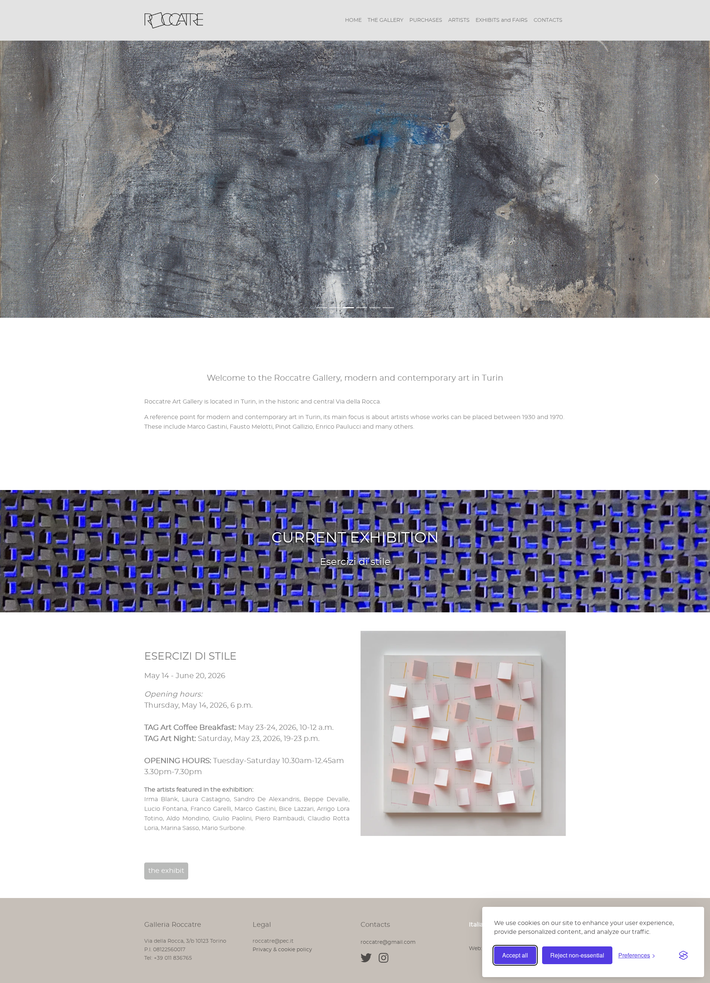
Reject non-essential (577, 955)
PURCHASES (425, 20)
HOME (353, 20)
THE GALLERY (385, 20)
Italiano (480, 925)
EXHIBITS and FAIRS (502, 20)
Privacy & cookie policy (282, 949)
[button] (53, 179)
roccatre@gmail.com (388, 942)
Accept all (515, 955)
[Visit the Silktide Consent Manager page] (683, 955)
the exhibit (166, 871)
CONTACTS (548, 20)
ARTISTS (459, 20)
